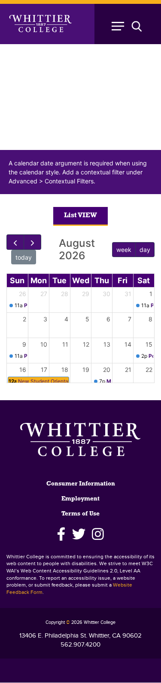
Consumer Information (80, 484)
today (23, 257)
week (123, 249)
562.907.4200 (80, 644)
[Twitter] (79, 534)
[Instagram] (97, 534)
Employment (80, 499)
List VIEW (80, 215)
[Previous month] (15, 242)
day (145, 249)
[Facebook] (61, 534)
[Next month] (32, 242)
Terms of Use (80, 514)
